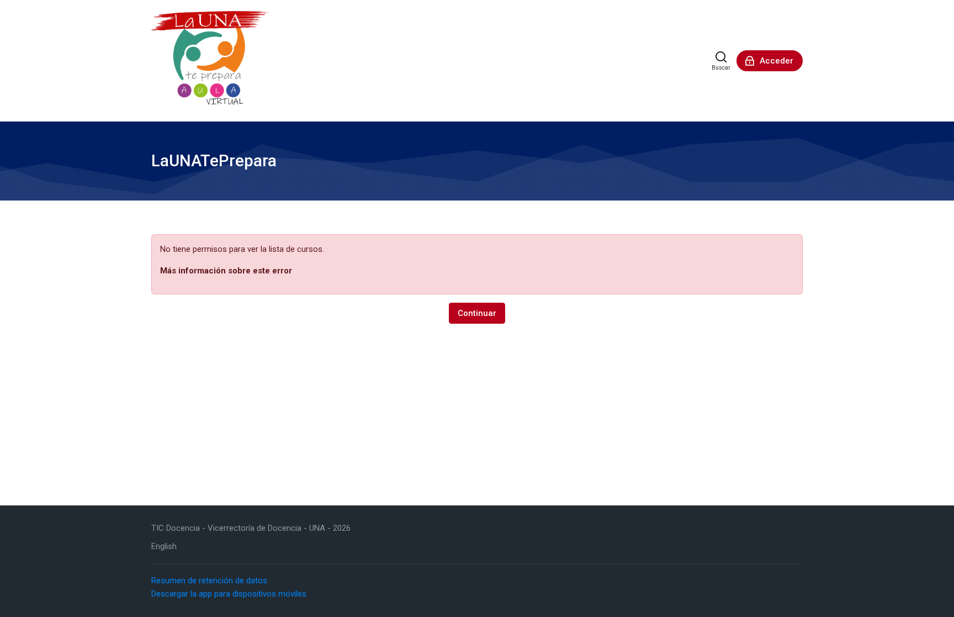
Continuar (477, 313)
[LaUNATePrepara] (209, 60)
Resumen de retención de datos (209, 581)
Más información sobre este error (226, 271)
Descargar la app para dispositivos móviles (228, 594)
